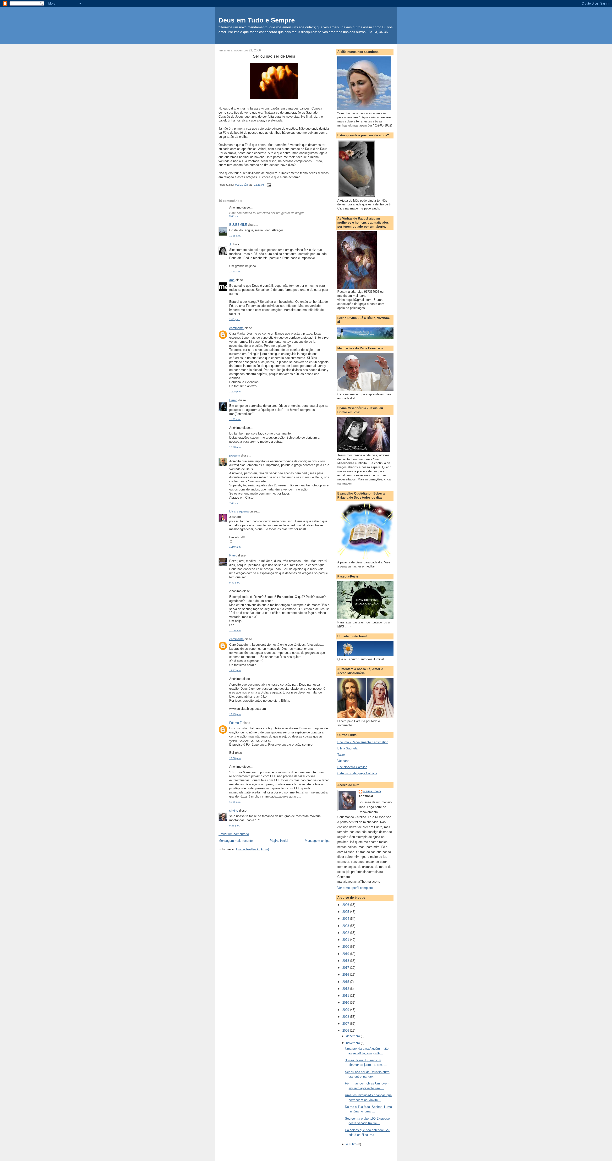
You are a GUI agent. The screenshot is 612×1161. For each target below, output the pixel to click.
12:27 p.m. (235, 670)
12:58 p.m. (235, 758)
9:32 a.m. (234, 582)
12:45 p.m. (235, 714)
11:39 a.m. (235, 802)
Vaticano (343, 761)
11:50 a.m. (235, 271)
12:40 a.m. (235, 546)
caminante (236, 328)
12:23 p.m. (235, 447)
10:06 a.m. (235, 630)
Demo (233, 400)
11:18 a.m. (235, 235)
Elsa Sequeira (239, 511)
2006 (346, 1030)
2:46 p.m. (234, 319)
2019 (346, 954)
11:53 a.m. (235, 419)
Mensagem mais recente (236, 840)
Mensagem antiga (317, 840)
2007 (346, 1023)
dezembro (353, 1036)
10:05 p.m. (235, 391)
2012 (346, 988)
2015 (346, 982)
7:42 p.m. (234, 503)
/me (232, 280)
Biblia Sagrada (347, 748)
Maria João (372, 791)
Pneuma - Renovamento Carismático (362, 742)
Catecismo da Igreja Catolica (357, 773)
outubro (351, 1144)
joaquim (234, 455)
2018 (346, 961)
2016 (346, 974)
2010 (346, 1002)
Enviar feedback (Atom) (252, 849)
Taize (341, 754)
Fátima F (235, 723)
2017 (346, 967)
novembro (353, 1043)
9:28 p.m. (234, 825)
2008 (346, 1016)
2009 (346, 1010)
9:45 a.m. (234, 216)
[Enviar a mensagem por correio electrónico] (269, 184)
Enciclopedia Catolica (352, 767)
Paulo (233, 555)
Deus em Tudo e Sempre (257, 20)
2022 (346, 933)
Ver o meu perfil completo (355, 888)
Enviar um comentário (234, 834)
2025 (346, 911)
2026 (346, 905)
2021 (346, 939)
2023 (346, 926)
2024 (346, 918)
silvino (233, 810)
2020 (346, 946)
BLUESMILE (238, 224)
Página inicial (279, 840)
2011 (346, 995)
